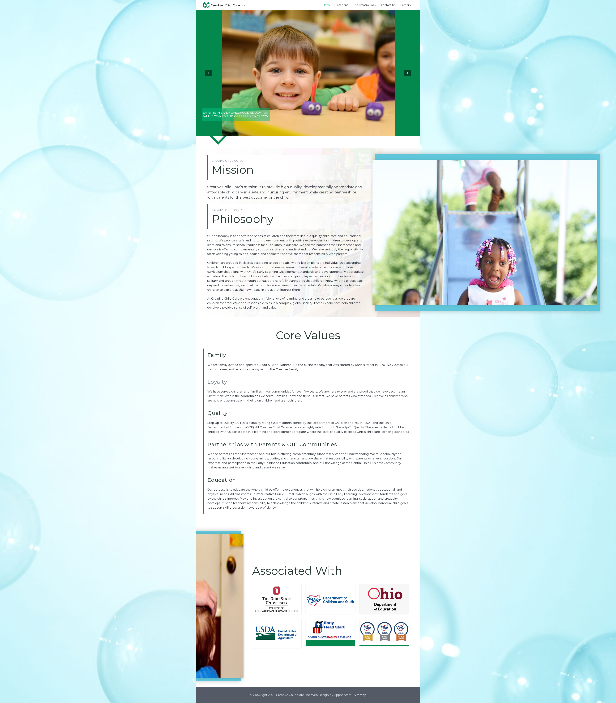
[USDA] (276, 633)
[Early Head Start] (330, 629)
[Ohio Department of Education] (384, 599)
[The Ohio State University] (276, 599)
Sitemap (360, 695)
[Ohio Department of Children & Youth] (330, 599)
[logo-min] (224, 5)
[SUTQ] (384, 631)
